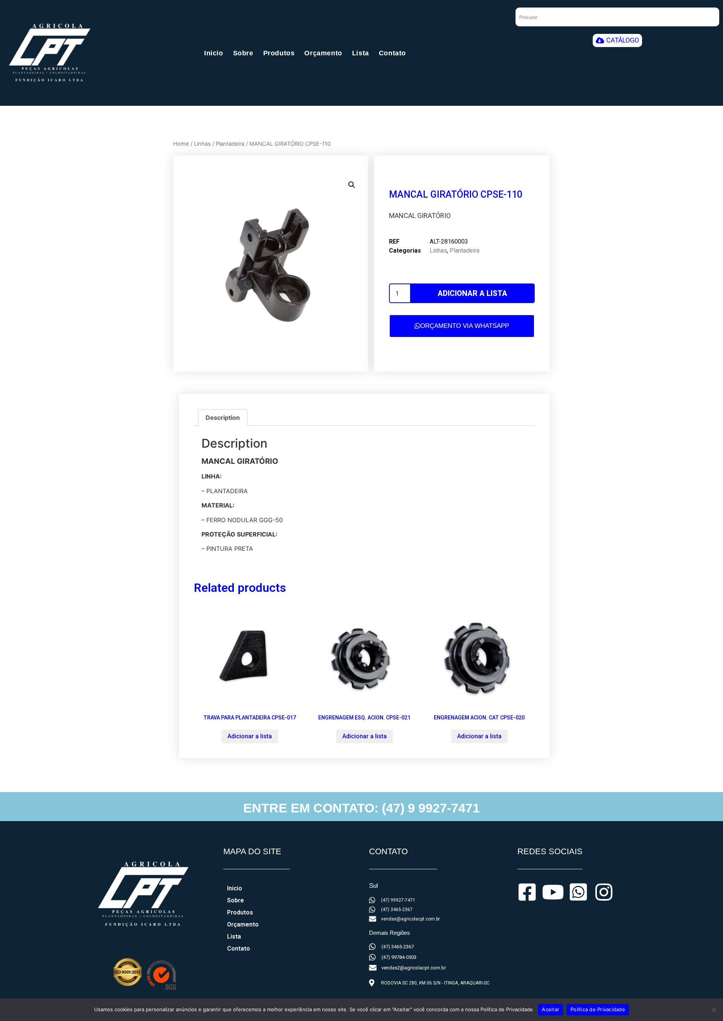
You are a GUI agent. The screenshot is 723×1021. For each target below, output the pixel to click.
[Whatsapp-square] (578, 892)
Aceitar (550, 1009)
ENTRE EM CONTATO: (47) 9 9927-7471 (361, 808)
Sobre (243, 53)
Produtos (279, 53)
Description (223, 417)
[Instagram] (604, 892)
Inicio (213, 53)
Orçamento (323, 53)
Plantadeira (230, 143)
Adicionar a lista (472, 293)
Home (181, 143)
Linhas (202, 143)
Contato (392, 53)
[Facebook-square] (527, 892)
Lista (360, 53)
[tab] (222, 417)
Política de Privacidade (597, 1009)
